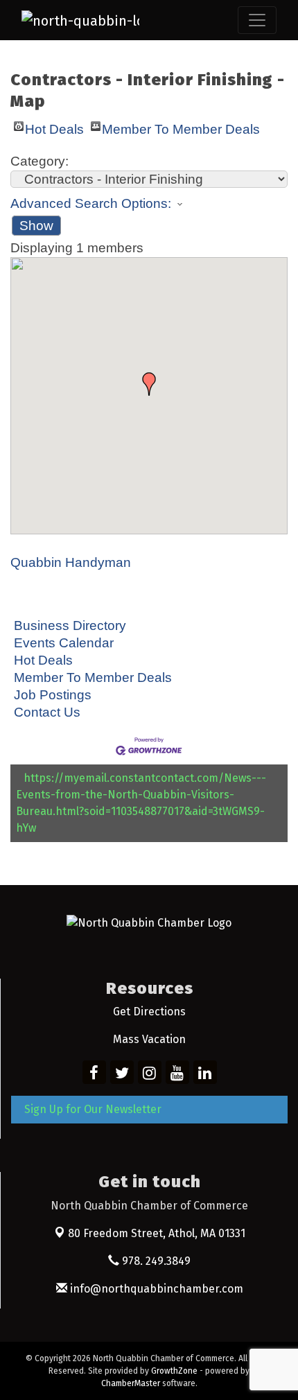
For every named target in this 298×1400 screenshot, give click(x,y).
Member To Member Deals (181, 126)
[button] (149, 384)
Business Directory (70, 625)
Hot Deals (54, 126)
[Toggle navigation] (257, 20)
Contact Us (47, 712)
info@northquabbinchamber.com (155, 1288)
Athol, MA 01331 (156, 1233)
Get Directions (149, 1011)
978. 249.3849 (155, 1261)
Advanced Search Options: (90, 203)
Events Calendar (64, 643)
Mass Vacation (149, 1039)
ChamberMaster (130, 1383)
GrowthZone (174, 1371)
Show (36, 225)
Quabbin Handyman (70, 562)
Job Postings (52, 695)
